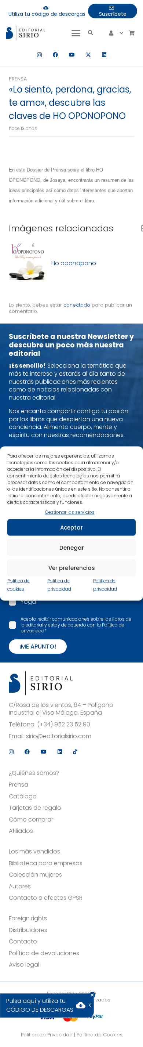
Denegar (71, 547)
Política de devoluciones (44, 953)
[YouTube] (72, 54)
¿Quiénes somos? (34, 773)
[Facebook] (55, 54)
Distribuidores (28, 930)
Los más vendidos (34, 852)
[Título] (27, 263)
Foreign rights (28, 918)
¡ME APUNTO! (37, 646)
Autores (20, 886)
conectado (76, 305)
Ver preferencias (71, 567)
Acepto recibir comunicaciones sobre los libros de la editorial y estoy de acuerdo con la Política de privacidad (76, 625)
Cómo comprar (31, 820)
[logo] (25, 33)
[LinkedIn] (104, 54)
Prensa (18, 79)
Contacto (23, 942)
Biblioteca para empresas (45, 863)
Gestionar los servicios (70, 512)
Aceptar (71, 527)
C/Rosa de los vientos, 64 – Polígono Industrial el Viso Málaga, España (61, 709)
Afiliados (21, 831)
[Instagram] (39, 55)
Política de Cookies (99, 1035)
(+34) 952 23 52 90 (63, 725)
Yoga (28, 601)
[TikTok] (75, 751)
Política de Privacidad (47, 1035)
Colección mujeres (35, 875)
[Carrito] (131, 33)
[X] (88, 55)
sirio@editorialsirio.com (58, 736)
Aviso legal (24, 965)
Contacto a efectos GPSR (45, 898)
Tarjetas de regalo (35, 808)
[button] (76, 33)
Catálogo (23, 797)
